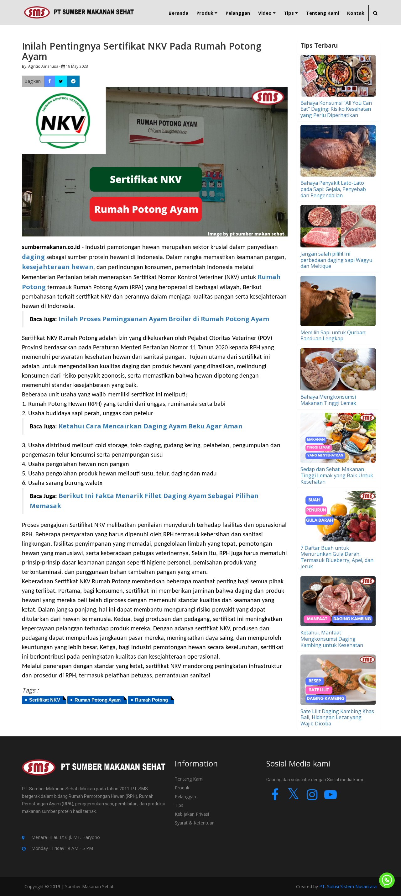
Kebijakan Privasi (192, 814)
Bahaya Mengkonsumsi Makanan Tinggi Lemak (328, 399)
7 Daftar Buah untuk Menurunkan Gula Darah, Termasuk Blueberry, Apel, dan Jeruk (336, 557)
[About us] (93, 772)
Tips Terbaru (319, 45)
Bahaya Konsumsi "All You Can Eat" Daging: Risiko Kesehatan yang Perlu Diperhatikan (336, 109)
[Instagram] (311, 797)
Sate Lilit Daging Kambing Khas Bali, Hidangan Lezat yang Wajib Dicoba (337, 717)
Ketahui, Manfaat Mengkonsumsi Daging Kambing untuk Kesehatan (331, 639)
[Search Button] (375, 13)
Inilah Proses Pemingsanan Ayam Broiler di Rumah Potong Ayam (164, 319)
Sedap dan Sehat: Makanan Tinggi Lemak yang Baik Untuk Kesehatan (336, 475)
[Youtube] (330, 797)
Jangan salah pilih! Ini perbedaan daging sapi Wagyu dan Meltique (336, 260)
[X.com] (293, 797)
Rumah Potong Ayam (98, 699)
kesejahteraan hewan (57, 266)
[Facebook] (275, 797)
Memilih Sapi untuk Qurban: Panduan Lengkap (333, 335)
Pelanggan (185, 796)
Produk (182, 788)
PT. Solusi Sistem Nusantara (348, 886)
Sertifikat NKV (44, 699)
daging (33, 256)
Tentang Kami (189, 779)
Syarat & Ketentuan (195, 823)
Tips (179, 805)
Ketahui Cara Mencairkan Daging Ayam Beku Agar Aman (150, 426)
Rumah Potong (151, 699)
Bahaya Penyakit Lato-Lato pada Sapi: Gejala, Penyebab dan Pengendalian (333, 189)
